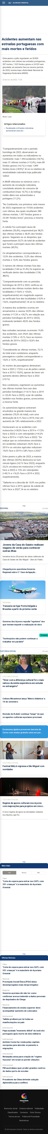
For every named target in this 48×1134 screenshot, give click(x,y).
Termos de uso (14, 1117)
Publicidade (39, 1108)
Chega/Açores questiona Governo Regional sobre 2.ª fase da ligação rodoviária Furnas (19, 572)
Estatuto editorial (26, 1108)
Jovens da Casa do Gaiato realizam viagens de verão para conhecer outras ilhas (23, 547)
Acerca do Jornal (10, 1108)
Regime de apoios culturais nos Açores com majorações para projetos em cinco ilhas (23, 806)
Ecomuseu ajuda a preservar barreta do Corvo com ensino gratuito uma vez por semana (22, 732)
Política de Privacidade (31, 1117)
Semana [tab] (24, 873)
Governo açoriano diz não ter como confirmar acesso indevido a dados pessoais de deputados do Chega (24, 996)
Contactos (24, 1112)
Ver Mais (45, 508)
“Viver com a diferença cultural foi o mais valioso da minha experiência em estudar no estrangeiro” (23, 683)
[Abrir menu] (3, 2)
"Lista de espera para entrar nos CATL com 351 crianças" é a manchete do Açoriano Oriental (23, 884)
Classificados (13, 1112)
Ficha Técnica (35, 1112)
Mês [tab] (38, 873)
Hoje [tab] (9, 873)
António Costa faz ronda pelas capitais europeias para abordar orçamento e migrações (21, 1045)
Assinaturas (24, 1120)
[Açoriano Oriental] (24, 1103)
